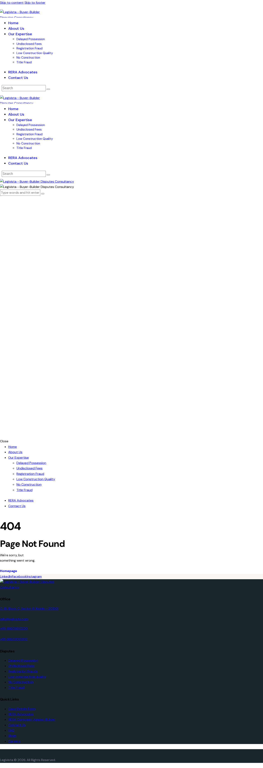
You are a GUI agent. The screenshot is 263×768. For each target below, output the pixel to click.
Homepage (8, 571)
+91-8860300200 (13, 639)
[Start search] (48, 89)
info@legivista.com (14, 619)
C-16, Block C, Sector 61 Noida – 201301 (29, 608)
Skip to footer (34, 2)
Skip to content (12, 2)
